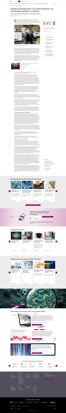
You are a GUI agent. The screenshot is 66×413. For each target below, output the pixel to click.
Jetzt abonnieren (48, 378)
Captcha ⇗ (39, 219)
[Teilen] (52, 3)
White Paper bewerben (36, 376)
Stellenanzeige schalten (21, 389)
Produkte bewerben (28, 376)
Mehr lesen (31, 223)
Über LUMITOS (19, 406)
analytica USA (20, 383)
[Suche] (34, 1)
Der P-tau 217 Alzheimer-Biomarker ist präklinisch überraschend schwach (48, 51)
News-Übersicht (13, 377)
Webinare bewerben (13, 389)
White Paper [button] (32, 3)
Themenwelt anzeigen (37, 324)
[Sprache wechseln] (54, 3)
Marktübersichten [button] (26, 3)
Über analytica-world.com (25, 406)
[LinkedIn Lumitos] (54, 408)
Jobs (34, 391)
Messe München (20, 376)
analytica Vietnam (20, 381)
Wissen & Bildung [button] (39, 3)
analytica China (20, 378)
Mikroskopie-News (16, 305)
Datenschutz (19, 408)
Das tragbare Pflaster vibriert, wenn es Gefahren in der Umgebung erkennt (49, 43)
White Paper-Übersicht (36, 377)
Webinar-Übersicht (13, 390)
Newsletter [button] (45, 3)
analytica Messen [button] (13, 3)
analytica (19, 377)
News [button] (17, 3)
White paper (35, 390)
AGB (15, 408)
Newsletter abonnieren (47, 216)
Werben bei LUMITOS (13, 406)
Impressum (12, 408)
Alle (18, 1)
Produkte (34, 389)
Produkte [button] (20, 3)
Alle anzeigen (47, 166)
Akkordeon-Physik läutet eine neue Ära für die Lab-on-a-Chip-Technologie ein (49, 47)
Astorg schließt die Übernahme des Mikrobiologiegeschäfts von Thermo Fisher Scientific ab (49, 55)
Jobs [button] (35, 3)
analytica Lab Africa (20, 382)
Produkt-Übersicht (28, 377)
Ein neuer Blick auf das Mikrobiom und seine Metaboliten (49, 40)
